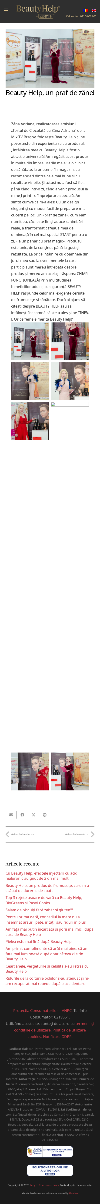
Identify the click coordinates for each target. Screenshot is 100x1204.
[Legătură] (38, 12)
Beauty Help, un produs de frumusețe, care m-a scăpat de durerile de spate (47, 888)
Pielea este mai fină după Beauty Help (39, 941)
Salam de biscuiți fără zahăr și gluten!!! (39, 909)
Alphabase (73, 1193)
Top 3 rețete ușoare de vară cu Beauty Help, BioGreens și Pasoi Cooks (44, 900)
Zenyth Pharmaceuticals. (44, 1185)
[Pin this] (44, 815)
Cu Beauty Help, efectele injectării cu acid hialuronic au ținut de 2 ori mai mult (41, 876)
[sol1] (50, 1152)
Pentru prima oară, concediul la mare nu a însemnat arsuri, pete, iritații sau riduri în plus (46, 919)
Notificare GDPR (57, 1036)
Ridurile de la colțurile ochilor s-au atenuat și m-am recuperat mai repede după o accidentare (47, 981)
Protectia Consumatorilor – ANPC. (43, 1010)
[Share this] (22, 815)
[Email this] (11, 815)
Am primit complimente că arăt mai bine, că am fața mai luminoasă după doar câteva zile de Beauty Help (47, 954)
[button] (6, 10)
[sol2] (50, 1170)
